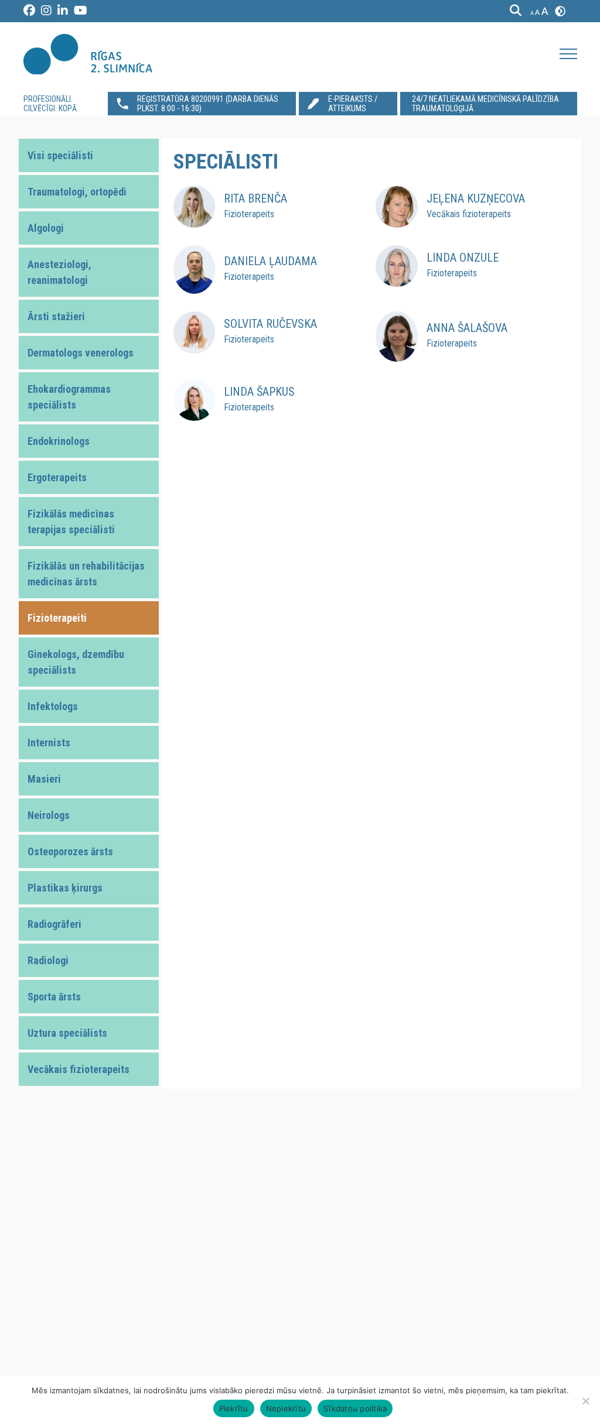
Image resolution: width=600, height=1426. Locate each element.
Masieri (44, 779)
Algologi (46, 228)
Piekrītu (233, 1408)
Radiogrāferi (54, 924)
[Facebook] (29, 11)
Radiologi (48, 960)
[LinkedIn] (62, 11)
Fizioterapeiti (57, 618)
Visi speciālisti (60, 155)
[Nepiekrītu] (585, 1401)
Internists (49, 742)
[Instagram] (46, 11)
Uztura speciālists (67, 1033)
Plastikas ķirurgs (65, 888)
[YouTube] (80, 11)
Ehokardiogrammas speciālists (69, 397)
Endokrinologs (59, 441)
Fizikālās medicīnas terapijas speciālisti (71, 522)
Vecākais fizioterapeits (78, 1069)
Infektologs (53, 706)
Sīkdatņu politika (355, 1408)
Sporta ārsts (54, 996)
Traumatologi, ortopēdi (77, 192)
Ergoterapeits (57, 477)
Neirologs (49, 815)
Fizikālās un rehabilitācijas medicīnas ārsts (86, 574)
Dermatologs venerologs (81, 353)
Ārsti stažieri (56, 316)
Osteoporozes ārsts (70, 851)
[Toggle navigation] (568, 54)
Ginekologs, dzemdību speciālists (76, 662)
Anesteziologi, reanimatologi (59, 272)
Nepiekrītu (286, 1408)
